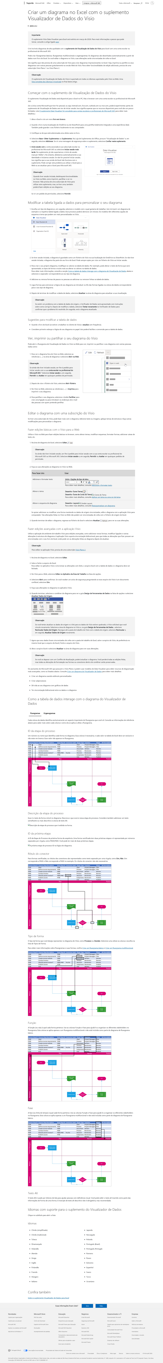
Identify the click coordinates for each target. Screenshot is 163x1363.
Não (101, 1306)
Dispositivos (67, 3)
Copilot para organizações (15, 1317)
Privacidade (91, 1353)
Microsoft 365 (39, 3)
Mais (77, 3)
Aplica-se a (33, 26)
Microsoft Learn (111, 1321)
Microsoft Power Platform (114, 1337)
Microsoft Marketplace (113, 1333)
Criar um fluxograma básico (93, 948)
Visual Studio (110, 1344)
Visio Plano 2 (80, 550)
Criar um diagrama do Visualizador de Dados (84, 671)
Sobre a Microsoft (136, 1321)
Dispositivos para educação (65, 1321)
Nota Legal (113, 1353)
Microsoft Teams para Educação (67, 1324)
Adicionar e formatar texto (102, 485)
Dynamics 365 (85, 1328)
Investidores (135, 1331)
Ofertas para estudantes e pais (66, 1340)
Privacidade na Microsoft (138, 1328)
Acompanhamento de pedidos (42, 1331)
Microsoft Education (63, 1317)
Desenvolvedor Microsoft (114, 1317)
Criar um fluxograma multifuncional (119, 948)
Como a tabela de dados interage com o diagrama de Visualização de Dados (97, 271)
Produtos (56, 3)
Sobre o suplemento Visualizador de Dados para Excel (48, 1298)
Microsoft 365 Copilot (87, 1338)
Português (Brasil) (16, 1350)
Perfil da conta (38, 1317)
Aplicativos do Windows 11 (15, 1331)
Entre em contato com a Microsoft (75, 1353)
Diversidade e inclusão (138, 1335)
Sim (87, 1306)
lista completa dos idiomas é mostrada (46, 81)
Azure (83, 1324)
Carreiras (134, 1317)
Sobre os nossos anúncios (133, 1353)
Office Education (62, 1331)
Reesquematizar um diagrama (103, 505)
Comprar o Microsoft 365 (91, 3)
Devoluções (37, 1328)
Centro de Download (39, 1321)
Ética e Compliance (102, 1353)
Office (49, 3)
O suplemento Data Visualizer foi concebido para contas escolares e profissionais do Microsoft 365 (77, 111)
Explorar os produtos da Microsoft (17, 1328)
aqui (57, 42)
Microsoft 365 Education (65, 1328)
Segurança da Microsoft (88, 1321)
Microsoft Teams (86, 1342)
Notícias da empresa (137, 1324)
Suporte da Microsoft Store (41, 1324)
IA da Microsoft (86, 1317)
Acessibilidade (135, 1338)
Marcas (121, 1353)
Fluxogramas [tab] (35, 713)
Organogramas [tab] (49, 713)
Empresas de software (113, 1340)
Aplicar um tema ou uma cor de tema (106, 497)
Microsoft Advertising (87, 1335)
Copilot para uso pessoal (15, 1321)
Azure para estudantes (64, 1344)
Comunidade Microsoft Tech (114, 1330)
